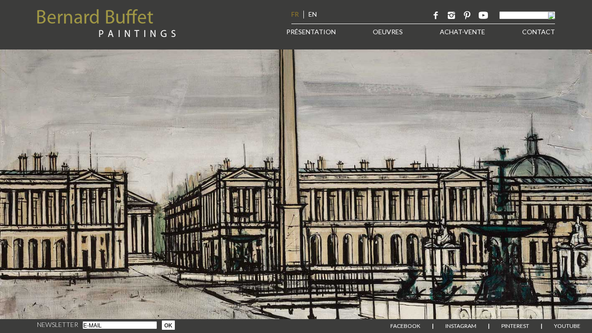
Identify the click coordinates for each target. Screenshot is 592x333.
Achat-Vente (462, 32)
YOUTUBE (567, 325)
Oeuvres (388, 32)
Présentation (311, 32)
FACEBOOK (405, 325)
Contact (538, 32)
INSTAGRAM (460, 325)
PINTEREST (515, 325)
